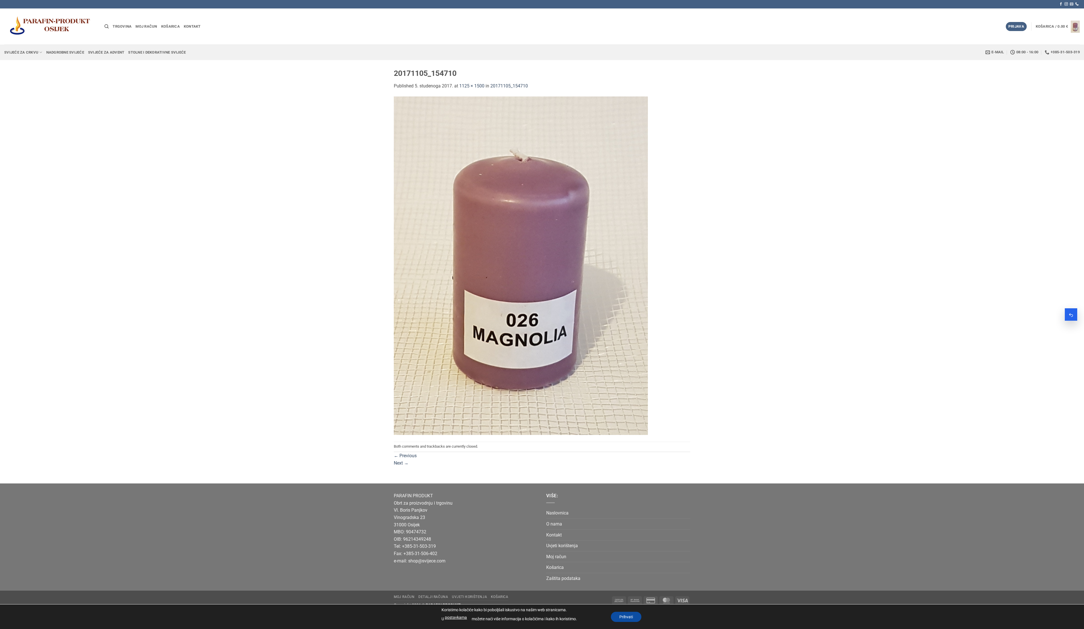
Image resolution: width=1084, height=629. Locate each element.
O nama (554, 524)
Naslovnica (557, 513)
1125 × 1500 (471, 86)
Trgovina (122, 26)
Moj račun (146, 26)
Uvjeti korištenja (562, 545)
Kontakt (192, 26)
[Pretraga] (106, 26)
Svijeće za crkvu (21, 52)
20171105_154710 (509, 86)
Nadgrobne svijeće (65, 52)
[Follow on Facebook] (1061, 4)
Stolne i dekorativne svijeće (157, 52)
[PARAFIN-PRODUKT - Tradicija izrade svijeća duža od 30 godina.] (50, 26)
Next (401, 463)
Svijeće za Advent (106, 52)
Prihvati (626, 617)
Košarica (170, 26)
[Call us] (1077, 4)
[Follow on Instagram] (1066, 4)
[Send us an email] (1071, 4)
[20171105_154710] (521, 265)
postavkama (456, 617)
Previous (405, 455)
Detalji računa (433, 597)
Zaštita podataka (563, 578)
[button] (1016, 26)
